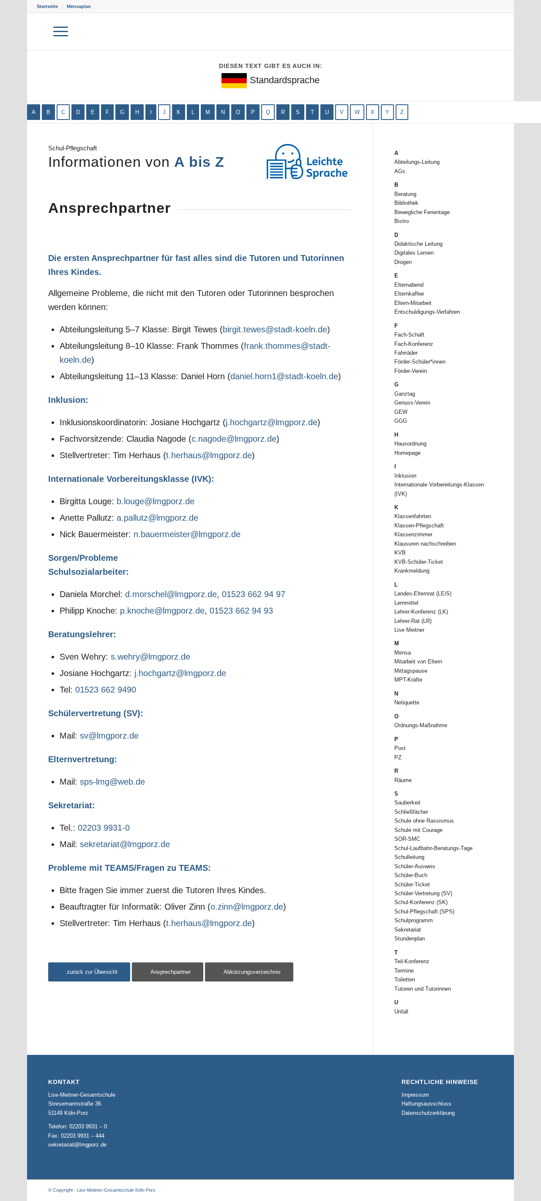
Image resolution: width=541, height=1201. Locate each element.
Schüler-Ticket (412, 884)
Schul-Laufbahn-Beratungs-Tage (433, 848)
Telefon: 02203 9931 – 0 (77, 1126)
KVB (400, 552)
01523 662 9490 (105, 689)
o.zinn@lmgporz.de (246, 906)
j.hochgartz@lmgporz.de (271, 422)
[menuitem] (50, 6)
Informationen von (136, 162)
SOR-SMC (407, 839)
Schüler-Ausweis (414, 866)
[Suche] (39, 31)
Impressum (415, 1095)
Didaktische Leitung (418, 244)
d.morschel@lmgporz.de (171, 594)
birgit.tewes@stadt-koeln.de (275, 329)
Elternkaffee (409, 294)
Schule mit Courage (418, 830)
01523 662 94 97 (253, 594)
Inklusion (405, 476)
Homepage (407, 453)
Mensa (402, 652)
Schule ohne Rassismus (424, 821)
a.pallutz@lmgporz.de (157, 517)
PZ (398, 757)
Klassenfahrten (412, 516)
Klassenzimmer (413, 534)
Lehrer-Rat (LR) (413, 621)
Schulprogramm (413, 920)
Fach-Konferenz (413, 344)
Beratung (405, 194)
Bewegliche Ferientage (422, 212)
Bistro (401, 221)
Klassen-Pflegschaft (419, 525)
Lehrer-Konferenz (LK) (421, 612)
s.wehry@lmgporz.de (150, 656)
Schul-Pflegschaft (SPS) (424, 911)
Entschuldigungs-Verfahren (427, 312)
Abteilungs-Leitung (417, 162)
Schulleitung (409, 857)
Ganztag (404, 394)
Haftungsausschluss (426, 1103)
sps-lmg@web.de (112, 781)
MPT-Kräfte (408, 680)
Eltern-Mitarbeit (413, 303)
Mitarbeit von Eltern (418, 661)
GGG (400, 421)
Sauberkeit (407, 802)
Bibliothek (406, 203)
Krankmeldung (411, 571)
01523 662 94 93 (241, 610)
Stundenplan (409, 938)
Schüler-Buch (410, 875)
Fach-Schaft (409, 334)
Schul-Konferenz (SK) (421, 902)
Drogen (403, 262)
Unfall (401, 1011)
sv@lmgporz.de (109, 735)
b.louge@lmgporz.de (155, 501)
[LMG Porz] (464, 31)
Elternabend (409, 285)
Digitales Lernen (414, 253)
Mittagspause (410, 671)
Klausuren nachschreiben (425, 544)
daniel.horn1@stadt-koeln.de (284, 376)
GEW (400, 412)
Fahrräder (406, 353)
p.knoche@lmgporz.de (162, 610)
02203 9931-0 (104, 827)
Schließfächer (411, 812)
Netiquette (406, 702)
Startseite (47, 6)
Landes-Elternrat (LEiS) (422, 593)
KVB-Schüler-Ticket (418, 562)
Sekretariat (407, 930)
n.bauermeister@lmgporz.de (187, 534)
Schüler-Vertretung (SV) (423, 893)
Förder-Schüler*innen (419, 362)
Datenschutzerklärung (428, 1113)
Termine (404, 970)
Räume (403, 780)
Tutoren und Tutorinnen (422, 989)
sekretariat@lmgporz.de (125, 844)
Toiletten (404, 979)
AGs (399, 171)
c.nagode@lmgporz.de (233, 438)
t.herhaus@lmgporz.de (209, 455)
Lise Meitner (409, 630)
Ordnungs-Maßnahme (420, 725)
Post (400, 748)
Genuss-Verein (412, 402)
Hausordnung (410, 443)
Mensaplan (79, 6)
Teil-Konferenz (411, 961)
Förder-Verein (410, 371)
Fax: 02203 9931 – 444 (76, 1136)
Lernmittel (406, 603)
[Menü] (61, 31)
